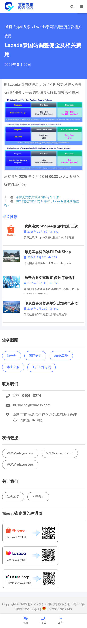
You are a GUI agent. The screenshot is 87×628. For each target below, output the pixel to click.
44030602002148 (59, 609)
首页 (8, 27)
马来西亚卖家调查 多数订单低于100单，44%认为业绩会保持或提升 (52, 280)
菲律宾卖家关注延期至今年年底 (37, 197)
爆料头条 (23, 27)
